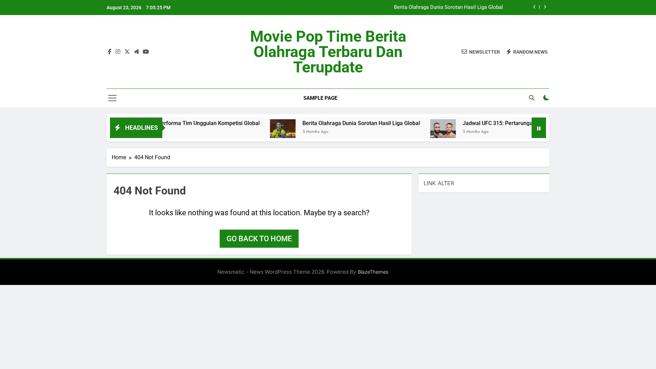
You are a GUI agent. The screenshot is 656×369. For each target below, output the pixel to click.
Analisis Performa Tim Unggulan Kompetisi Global (189, 123)
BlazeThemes (373, 272)
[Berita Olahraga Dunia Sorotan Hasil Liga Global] (274, 132)
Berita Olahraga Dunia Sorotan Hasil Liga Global (448, 7)
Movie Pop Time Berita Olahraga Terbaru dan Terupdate (328, 51)
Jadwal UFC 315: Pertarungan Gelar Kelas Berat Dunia (520, 123)
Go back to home (259, 238)
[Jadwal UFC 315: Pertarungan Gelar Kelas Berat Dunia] (435, 132)
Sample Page (320, 98)
